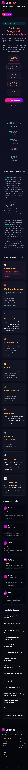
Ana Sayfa (4, 6)
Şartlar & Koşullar (22, 747)
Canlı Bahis (4, 743)
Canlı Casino (4, 745)
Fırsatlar (18, 6)
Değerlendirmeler (6, 10)
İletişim (3, 758)
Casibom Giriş (7, 14)
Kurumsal (11, 6)
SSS (13, 10)
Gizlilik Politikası (22, 743)
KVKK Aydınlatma (22, 745)
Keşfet (24, 6)
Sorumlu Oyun (22, 741)
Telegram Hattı (5, 756)
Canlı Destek (4, 754)
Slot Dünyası (4, 747)
